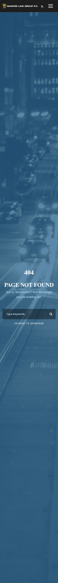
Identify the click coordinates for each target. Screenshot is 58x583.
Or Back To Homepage (29, 323)
